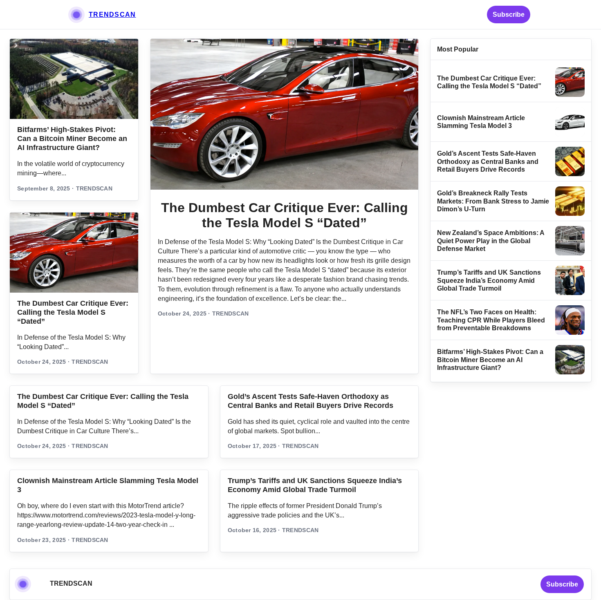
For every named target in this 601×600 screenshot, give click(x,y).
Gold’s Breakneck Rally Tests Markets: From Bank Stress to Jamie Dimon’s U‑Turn (493, 201)
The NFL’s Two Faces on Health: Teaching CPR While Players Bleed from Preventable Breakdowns (491, 320)
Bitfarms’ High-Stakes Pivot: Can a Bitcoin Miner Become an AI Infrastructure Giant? (72, 138)
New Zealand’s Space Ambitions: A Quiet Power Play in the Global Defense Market (490, 240)
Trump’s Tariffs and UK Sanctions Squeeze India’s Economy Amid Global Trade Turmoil (489, 280)
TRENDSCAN (112, 14)
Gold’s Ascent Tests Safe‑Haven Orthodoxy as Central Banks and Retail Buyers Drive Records (487, 161)
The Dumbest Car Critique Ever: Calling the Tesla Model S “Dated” (72, 312)
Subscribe (509, 14)
